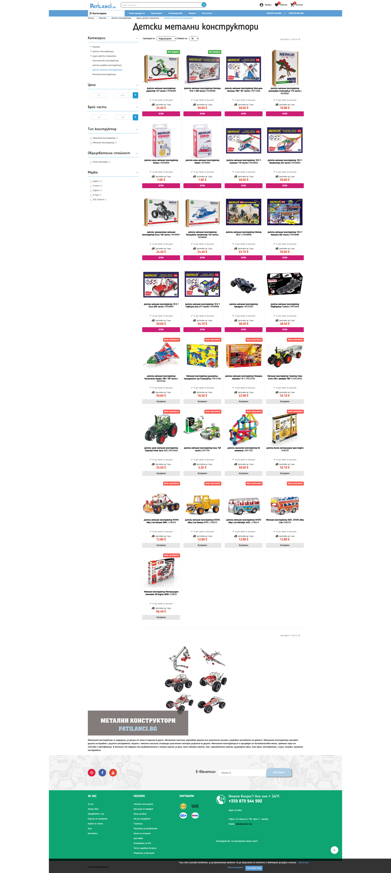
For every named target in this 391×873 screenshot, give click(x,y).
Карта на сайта (95, 824)
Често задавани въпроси (145, 848)
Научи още (303, 863)
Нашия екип (93, 809)
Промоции (156, 13)
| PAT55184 (161, 378)
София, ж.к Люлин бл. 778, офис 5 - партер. (249, 819)
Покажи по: (182, 38)
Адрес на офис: (235, 810)
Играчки (102, 18)
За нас (91, 804)
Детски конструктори (121, 18)
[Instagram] (91, 772)
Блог (90, 829)
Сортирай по (149, 38)
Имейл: (240, 824)
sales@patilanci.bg (244, 824)
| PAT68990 (202, 234)
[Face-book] (102, 772)
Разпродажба (175, 13)
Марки (192, 13)
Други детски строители (148, 18)
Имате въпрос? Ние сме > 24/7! (254, 796)
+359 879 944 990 (295, 13)
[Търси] (203, 4)
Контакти (207, 13)
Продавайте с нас (96, 814)
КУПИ (161, 114)
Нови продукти (137, 13)
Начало (91, 18)
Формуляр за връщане (144, 853)
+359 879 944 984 (273, 13)
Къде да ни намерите (97, 819)
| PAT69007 (285, 91)
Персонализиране (235, 867)
